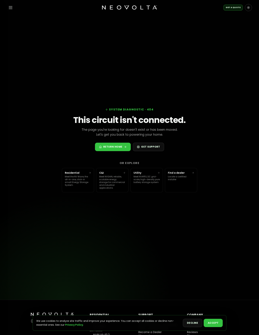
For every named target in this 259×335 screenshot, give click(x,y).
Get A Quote (233, 7)
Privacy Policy (74, 325)
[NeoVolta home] (129, 7)
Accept (213, 323)
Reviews (192, 332)
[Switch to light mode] (248, 7)
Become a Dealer (150, 332)
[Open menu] (10, 7)
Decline (192, 323)
